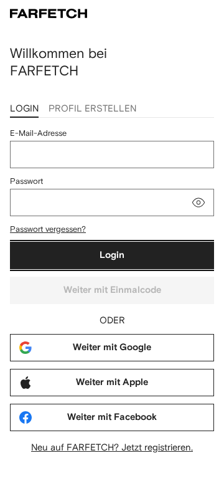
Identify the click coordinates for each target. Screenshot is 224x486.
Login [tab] (24, 108)
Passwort (26, 181)
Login (112, 255)
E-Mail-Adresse (38, 133)
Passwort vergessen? (48, 229)
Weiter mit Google (112, 347)
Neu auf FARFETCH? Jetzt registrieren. (112, 447)
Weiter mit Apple (112, 382)
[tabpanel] (112, 291)
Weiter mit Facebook (112, 417)
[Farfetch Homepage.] (48, 14)
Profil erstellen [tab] (92, 108)
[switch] (198, 202)
